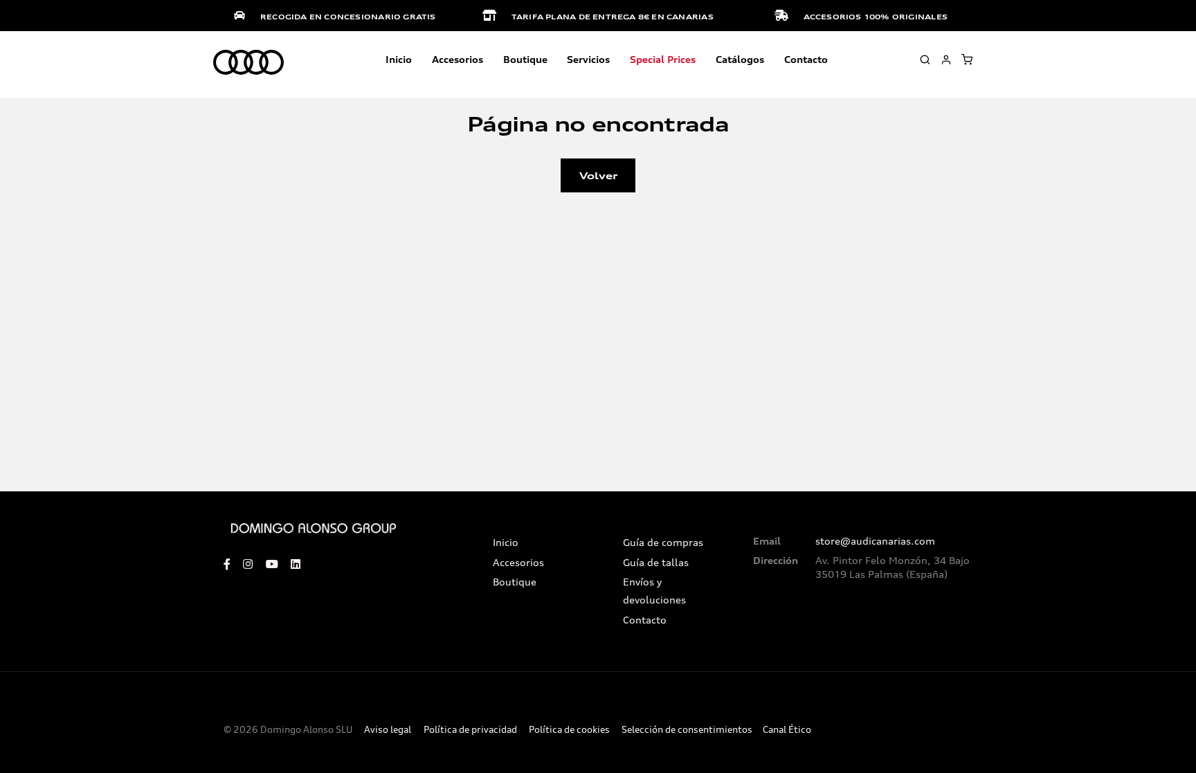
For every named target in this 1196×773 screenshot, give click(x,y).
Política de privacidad (470, 730)
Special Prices (663, 59)
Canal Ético (787, 730)
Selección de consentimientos (687, 730)
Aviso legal (387, 730)
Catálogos (740, 59)
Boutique (525, 59)
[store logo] (248, 63)
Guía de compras (663, 542)
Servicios (588, 59)
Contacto (806, 59)
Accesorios (518, 562)
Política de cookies (569, 730)
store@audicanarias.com (875, 541)
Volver (598, 175)
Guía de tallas (656, 562)
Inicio (399, 59)
